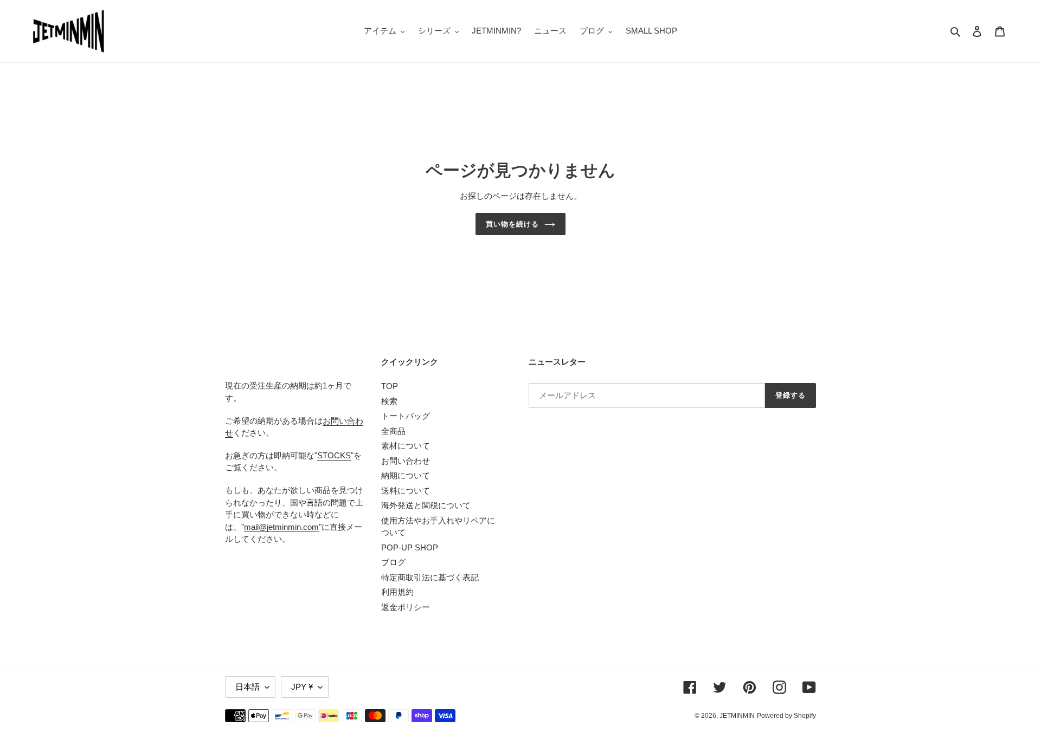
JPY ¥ (302, 686)
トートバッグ (405, 415)
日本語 (247, 686)
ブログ (393, 562)
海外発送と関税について (426, 505)
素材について (405, 445)
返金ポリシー (405, 607)
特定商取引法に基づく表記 (430, 577)
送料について (405, 490)
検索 (389, 401)
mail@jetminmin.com (281, 526)
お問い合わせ (405, 460)
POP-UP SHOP (409, 547)
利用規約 (397, 592)
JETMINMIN (737, 715)
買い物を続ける (512, 224)
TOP (389, 386)
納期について (405, 475)
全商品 (393, 431)
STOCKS (334, 455)
